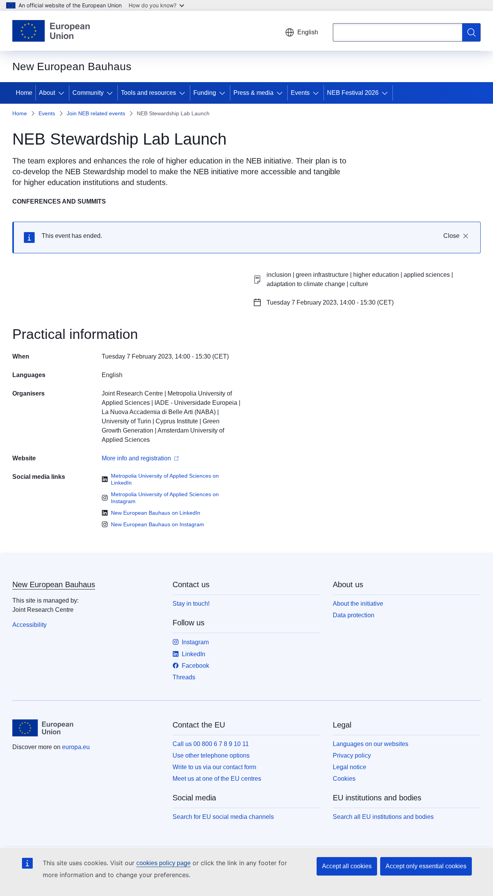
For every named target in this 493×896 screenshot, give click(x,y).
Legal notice (349, 767)
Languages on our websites (370, 744)
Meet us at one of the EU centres (217, 778)
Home (24, 92)
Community (88, 92)
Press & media (253, 92)
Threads (184, 677)
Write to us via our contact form (214, 767)
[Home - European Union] (51, 31)
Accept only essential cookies (426, 866)
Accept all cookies (347, 866)
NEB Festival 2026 (353, 92)
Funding (204, 92)
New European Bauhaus (53, 584)
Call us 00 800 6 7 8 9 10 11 (211, 744)
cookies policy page (163, 863)
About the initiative (358, 603)
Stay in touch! (191, 603)
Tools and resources (148, 92)
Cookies (344, 778)
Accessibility (29, 624)
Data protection (353, 615)
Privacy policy (352, 755)
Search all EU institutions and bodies (383, 816)
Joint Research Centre (132, 393)
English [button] (307, 32)
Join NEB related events (96, 113)
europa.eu (76, 747)
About (47, 92)
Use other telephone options (211, 755)
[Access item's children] (63, 93)
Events (300, 92)
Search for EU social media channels (223, 816)
